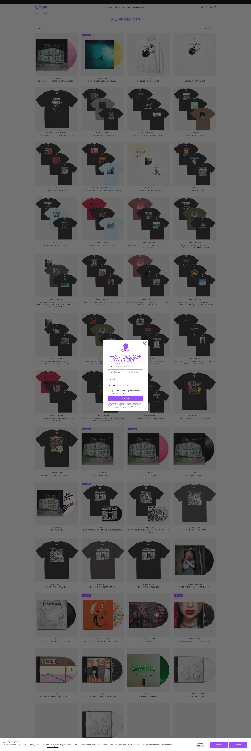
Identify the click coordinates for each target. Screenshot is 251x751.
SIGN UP (125, 398)
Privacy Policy (52, 747)
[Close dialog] (145, 343)
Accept (219, 744)
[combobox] (111, 385)
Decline (238, 744)
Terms (135, 407)
